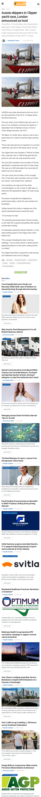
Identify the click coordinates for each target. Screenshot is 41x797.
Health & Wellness (10, 644)
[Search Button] (38, 3)
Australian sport (20, 260)
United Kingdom (8, 266)
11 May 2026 (18, 551)
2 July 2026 (19, 420)
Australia (9, 260)
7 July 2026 (18, 380)
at (4, 425)
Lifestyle (6, 296)
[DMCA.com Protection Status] (20, 272)
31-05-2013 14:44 (28, 40)
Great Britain (32, 260)
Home (3, 9)
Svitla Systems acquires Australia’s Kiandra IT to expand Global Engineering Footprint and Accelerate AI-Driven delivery (20, 546)
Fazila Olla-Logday (8, 334)
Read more (8, 323)
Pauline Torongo (8, 292)
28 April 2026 (18, 639)
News (8, 9)
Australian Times (13, 40)
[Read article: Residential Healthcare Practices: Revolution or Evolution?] (20, 606)
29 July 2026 (19, 334)
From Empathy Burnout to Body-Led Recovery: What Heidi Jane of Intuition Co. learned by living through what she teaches (19, 286)
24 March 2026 (19, 727)
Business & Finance (10, 468)
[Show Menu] (3, 4)
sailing (12, 263)
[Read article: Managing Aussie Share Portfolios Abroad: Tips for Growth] (20, 432)
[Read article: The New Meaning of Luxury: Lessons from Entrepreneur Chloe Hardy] (20, 475)
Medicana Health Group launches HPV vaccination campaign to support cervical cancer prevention (19, 634)
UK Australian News (23, 263)
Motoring (6, 339)
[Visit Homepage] (20, 4)
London (5, 263)
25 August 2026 (19, 292)
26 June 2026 (18, 508)
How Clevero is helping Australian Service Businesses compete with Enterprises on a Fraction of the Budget (19, 679)
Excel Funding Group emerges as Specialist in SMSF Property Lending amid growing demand (20, 503)
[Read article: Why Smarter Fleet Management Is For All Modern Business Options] (20, 346)
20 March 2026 (20, 770)
